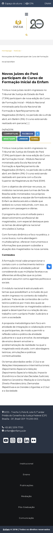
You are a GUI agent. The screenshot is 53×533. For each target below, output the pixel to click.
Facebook (27, 134)
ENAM (48, 3)
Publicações (26, 485)
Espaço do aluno (13, 3)
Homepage (7, 51)
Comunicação (26, 518)
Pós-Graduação (26, 507)
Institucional (26, 463)
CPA (31, 3)
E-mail (35, 139)
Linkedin (23, 139)
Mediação (26, 496)
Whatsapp (9, 139)
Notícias (17, 51)
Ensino (26, 474)
